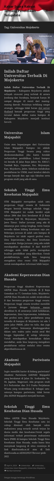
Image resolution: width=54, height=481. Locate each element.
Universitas (25, 465)
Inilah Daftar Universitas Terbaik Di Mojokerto (25, 75)
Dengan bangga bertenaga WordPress (19, 477)
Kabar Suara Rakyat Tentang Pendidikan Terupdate (20, 10)
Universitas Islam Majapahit (15, 468)
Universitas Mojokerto (36, 468)
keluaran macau (40, 307)
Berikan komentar (14, 470)
